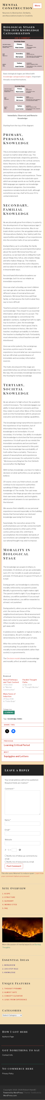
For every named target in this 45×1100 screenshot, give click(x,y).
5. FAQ (5, 908)
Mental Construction (17, 6)
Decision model (13, 658)
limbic (19, 719)
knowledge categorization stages (17, 77)
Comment (9, 789)
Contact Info (7, 1055)
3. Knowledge (9, 972)
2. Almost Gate (9, 992)
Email (7, 830)
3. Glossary (8, 901)
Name (8, 820)
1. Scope (6, 894)
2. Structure (8, 897)
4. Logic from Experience (14, 1000)
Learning (8, 712)
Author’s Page (8, 1037)
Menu (37, 5)
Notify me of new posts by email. (20, 862)
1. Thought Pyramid (12, 989)
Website (8, 840)
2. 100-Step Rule (10, 969)
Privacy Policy (8, 1073)
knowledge (12, 719)
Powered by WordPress (13, 1093)
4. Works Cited (9, 905)
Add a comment (22, 38)
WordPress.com (10, 1095)
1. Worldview (8, 965)
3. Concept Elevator (12, 996)
